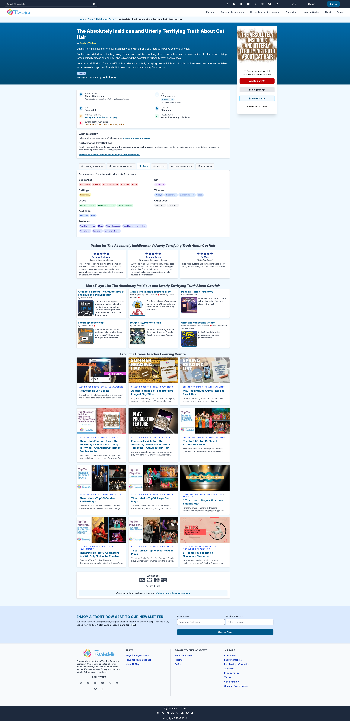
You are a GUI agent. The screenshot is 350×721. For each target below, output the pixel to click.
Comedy (81, 73)
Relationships (171, 195)
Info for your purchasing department (172, 593)
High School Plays (105, 19)
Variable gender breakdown (134, 226)
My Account (170, 708)
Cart (183, 708)
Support (290, 12)
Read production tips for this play (101, 117)
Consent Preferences (236, 686)
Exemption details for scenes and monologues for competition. (109, 154)
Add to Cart (255, 81)
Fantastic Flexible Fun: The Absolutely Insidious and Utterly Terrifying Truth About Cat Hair (150, 444)
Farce (134, 184)
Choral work (85, 184)
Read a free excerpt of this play (176, 117)
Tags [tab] (145, 166)
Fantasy (96, 184)
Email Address (234, 616)
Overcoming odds (187, 195)
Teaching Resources (231, 12)
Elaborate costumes (106, 205)
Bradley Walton (88, 43)
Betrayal (159, 195)
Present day (85, 195)
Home (81, 19)
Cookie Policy (231, 681)
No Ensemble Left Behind (94, 390)
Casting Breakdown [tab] (94, 166)
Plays (209, 12)
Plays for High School (137, 655)
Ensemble (97, 231)
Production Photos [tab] (183, 166)
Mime (100, 226)
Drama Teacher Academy (263, 12)
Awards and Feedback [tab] (123, 166)
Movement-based (110, 184)
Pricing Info (255, 89)
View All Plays (133, 664)
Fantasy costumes (87, 205)
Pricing (179, 659)
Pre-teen (84, 216)
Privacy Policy (231, 673)
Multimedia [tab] (206, 166)
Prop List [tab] (161, 166)
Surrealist (125, 184)
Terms (227, 677)
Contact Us (230, 655)
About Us (229, 668)
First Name (183, 616)
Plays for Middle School (138, 659)
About (328, 12)
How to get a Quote (257, 106)
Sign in (311, 4)
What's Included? (184, 655)
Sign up (333, 4)
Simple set (160, 184)
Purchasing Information (236, 664)
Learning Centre (311, 12)
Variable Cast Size (87, 226)
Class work (160, 205)
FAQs (178, 664)
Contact (340, 12)
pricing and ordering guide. (136, 138)
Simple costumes (125, 205)
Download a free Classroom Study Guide (104, 124)
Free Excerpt (258, 98)
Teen (93, 216)
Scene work (173, 205)
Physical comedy (113, 226)
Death (200, 195)
